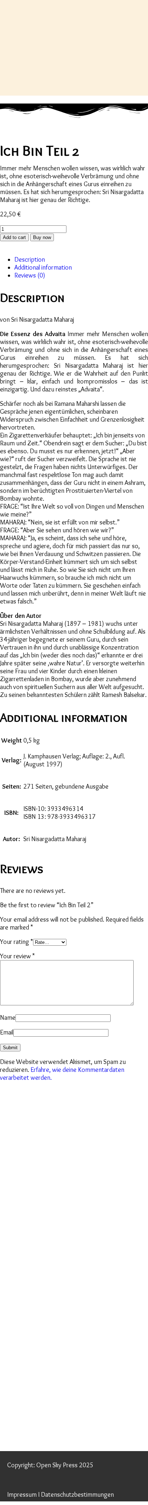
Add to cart (14, 237)
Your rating (16, 942)
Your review (17, 956)
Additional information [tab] (43, 267)
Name (7, 1018)
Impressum (22, 1495)
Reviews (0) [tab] (29, 275)
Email (6, 1032)
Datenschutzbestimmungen (77, 1495)
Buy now (42, 237)
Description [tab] (29, 259)
